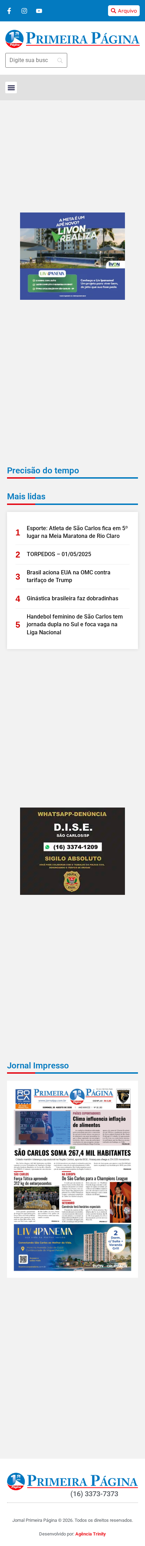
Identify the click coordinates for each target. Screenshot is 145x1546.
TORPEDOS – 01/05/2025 (59, 554)
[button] (11, 87)
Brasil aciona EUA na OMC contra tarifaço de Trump (69, 576)
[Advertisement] (72, 387)
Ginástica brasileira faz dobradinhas (72, 598)
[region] (72, 1509)
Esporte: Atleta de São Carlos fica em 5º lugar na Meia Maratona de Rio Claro (77, 532)
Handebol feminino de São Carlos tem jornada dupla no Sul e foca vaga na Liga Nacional (75, 624)
